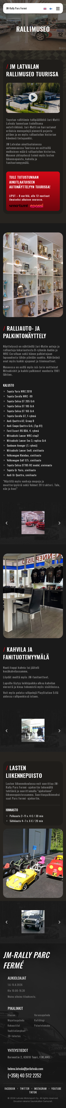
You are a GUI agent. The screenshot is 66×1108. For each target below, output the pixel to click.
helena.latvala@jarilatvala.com (25, 1068)
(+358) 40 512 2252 (24, 1075)
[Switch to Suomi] (51, 8)
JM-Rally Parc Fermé (16, 8)
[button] (33, 98)
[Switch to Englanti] (45, 8)
